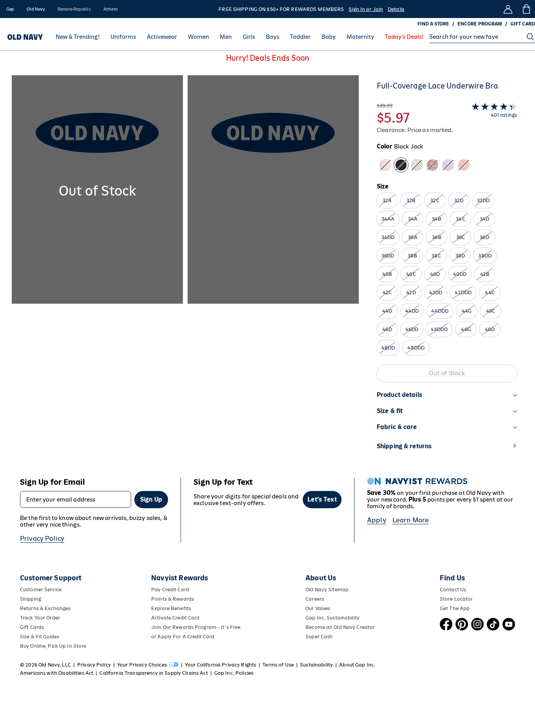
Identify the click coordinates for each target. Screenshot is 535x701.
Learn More (410, 520)
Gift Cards (32, 627)
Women (198, 37)
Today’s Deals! (404, 37)
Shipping (30, 599)
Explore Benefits (171, 608)
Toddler (300, 37)
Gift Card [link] (522, 24)
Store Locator (456, 599)
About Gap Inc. (357, 665)
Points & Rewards (172, 599)
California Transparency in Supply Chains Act (153, 673)
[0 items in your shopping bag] (526, 9)
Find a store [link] (433, 24)
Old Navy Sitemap (327, 589)
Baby (329, 37)
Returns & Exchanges (45, 608)
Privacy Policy (42, 538)
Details (396, 9)
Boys (272, 37)
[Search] (530, 37)
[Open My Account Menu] (508, 9)
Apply (376, 520)
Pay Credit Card (170, 589)
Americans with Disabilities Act (56, 673)
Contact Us (453, 589)
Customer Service (40, 589)
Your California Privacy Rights (220, 665)
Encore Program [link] (479, 24)
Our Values (317, 608)
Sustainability (316, 665)
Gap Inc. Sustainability (332, 618)
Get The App (455, 608)
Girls (249, 37)
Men (226, 37)
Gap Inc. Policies (233, 673)
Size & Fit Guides (39, 636)
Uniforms (123, 37)
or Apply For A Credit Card (182, 636)
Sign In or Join (366, 9)
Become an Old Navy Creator (340, 627)
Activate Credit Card (175, 618)
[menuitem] (77, 37)
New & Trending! (78, 37)
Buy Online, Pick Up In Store (53, 646)
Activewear (162, 37)
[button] (185, 270)
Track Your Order (40, 618)
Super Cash (319, 636)
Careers (314, 599)
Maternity (360, 37)
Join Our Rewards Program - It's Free (195, 627)
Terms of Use (278, 665)
